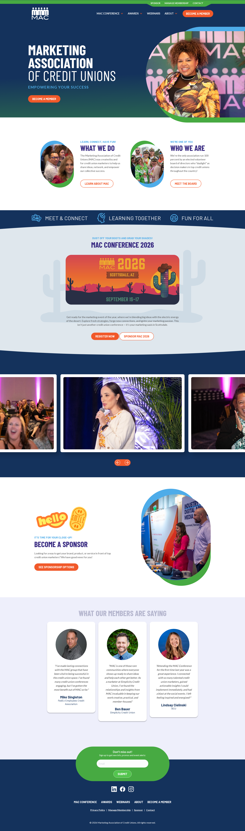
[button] (118, 462)
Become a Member (198, 13)
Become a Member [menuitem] (159, 802)
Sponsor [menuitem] (155, 3)
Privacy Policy (97, 810)
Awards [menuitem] (106, 802)
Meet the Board (186, 183)
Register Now (105, 336)
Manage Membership (119, 810)
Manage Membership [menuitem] (176, 3)
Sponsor (138, 810)
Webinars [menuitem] (123, 802)
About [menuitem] (138, 802)
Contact (150, 810)
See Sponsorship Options (56, 567)
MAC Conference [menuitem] (85, 802)
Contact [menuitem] (198, 3)
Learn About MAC (97, 183)
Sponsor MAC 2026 (136, 336)
